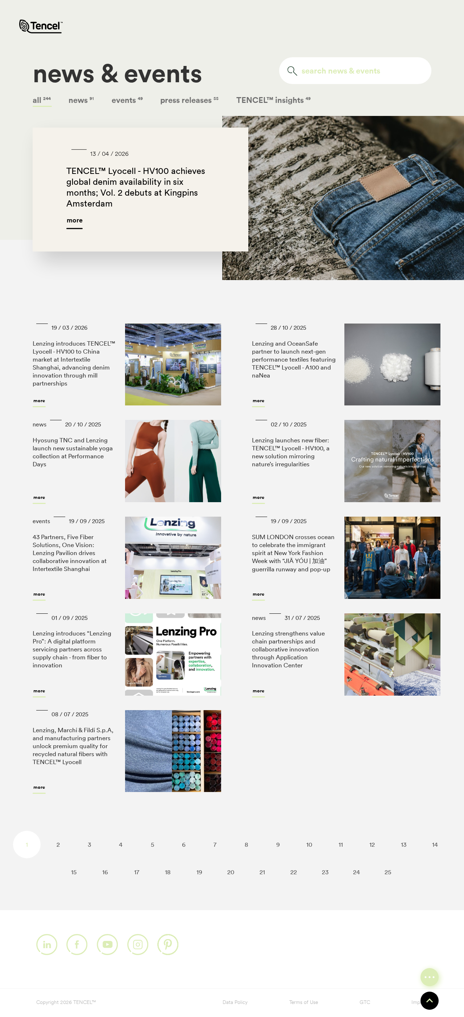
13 (403, 844)
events (128, 100)
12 (372, 844)
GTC (365, 1002)
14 (435, 844)
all (42, 100)
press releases (190, 100)
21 (262, 872)
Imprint (419, 1002)
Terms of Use (303, 1002)
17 (136, 872)
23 (325, 872)
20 (230, 872)
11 (341, 844)
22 (293, 872)
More (39, 400)
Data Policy (235, 1002)
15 (73, 872)
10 (309, 844)
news (82, 100)
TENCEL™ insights (273, 100)
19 (199, 872)
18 (168, 872)
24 (356, 872)
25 (388, 872)
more (75, 220)
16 (105, 872)
